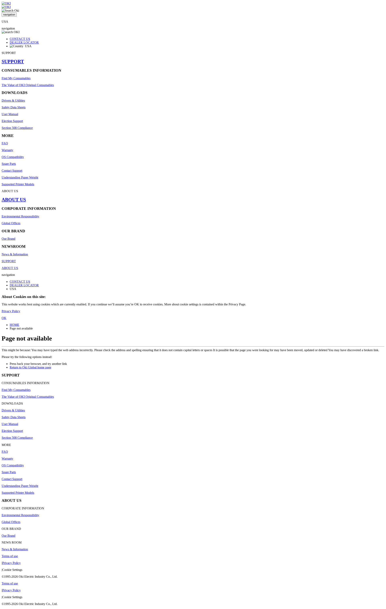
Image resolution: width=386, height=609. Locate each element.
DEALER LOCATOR (24, 42)
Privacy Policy (11, 311)
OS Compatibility (13, 157)
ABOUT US (14, 199)
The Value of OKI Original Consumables (28, 85)
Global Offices (11, 223)
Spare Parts (9, 163)
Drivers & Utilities (13, 100)
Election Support (12, 121)
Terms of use (10, 556)
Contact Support (12, 170)
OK (4, 318)
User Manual (10, 114)
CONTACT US (20, 39)
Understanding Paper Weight (20, 177)
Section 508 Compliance (17, 128)
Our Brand (8, 238)
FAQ (5, 143)
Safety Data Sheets (14, 107)
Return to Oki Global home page (30, 367)
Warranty (7, 150)
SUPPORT (13, 61)
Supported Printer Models (18, 184)
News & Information (15, 254)
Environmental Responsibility (20, 216)
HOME (14, 324)
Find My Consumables (16, 78)
